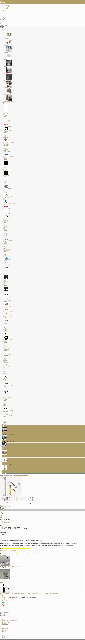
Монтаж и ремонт (5, 624)
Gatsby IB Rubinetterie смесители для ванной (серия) (11, 579)
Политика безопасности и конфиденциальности (8, 550)
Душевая (5, 66)
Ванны (5, 59)
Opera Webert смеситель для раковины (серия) (20, 475)
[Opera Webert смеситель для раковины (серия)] (11, 496)
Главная (1, 475)
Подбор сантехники (5, 622)
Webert (11, 475)
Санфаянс (6, 38)
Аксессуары (6, 52)
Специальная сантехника (8, 101)
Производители (5, 628)
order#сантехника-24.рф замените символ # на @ (4, 612)
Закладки (3, 636)
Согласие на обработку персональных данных (10, 620)
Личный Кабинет (5, 634)
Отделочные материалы (8, 87)
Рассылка (4, 637)
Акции (3, 629)
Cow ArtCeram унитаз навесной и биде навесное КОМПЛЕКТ (15, 448)
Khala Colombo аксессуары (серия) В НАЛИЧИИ (12, 463)
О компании (4, 618)
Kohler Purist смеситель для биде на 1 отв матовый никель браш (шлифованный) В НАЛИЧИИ (22, 470)
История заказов (5, 635)
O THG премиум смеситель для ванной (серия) (10, 566)
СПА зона (6, 73)
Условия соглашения (6, 522)
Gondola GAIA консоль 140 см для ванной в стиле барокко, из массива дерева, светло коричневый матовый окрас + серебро (28, 455)
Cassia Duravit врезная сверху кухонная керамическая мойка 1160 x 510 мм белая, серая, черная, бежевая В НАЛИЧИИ (27, 440)
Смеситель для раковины (8, 506)
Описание (4, 521)
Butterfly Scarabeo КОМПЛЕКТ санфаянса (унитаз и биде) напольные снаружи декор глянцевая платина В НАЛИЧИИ (27, 433)
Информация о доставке (6, 619)
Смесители (6, 45)
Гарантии (4, 623)
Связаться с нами (5, 630)
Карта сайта (4, 631)
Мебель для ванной (7, 94)
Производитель (6, 475)
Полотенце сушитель (7, 80)
